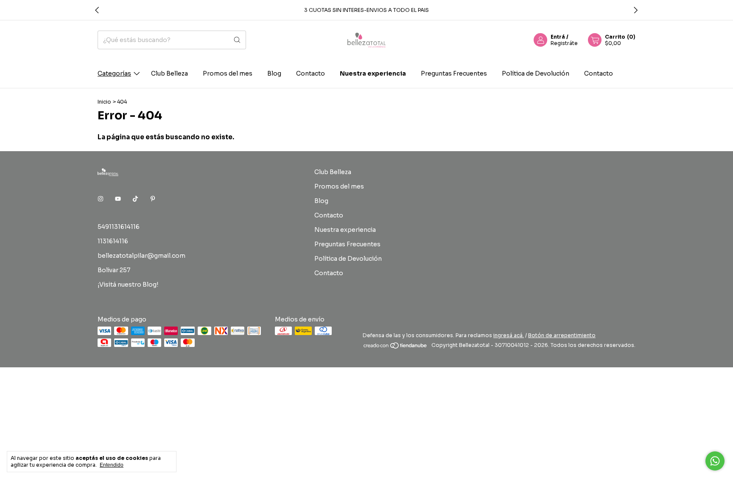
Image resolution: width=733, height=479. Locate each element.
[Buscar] (237, 40)
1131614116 (113, 241)
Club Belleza (169, 73)
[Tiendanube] (395, 347)
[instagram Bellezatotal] (101, 199)
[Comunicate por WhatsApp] (715, 461)
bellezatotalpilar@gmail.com (141, 255)
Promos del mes (227, 73)
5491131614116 (119, 227)
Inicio (104, 102)
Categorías (114, 73)
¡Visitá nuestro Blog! (128, 284)
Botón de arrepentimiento (562, 335)
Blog (274, 73)
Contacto (310, 73)
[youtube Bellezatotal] (118, 199)
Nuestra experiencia (373, 73)
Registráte (564, 43)
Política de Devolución (535, 73)
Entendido (111, 465)
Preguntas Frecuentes (454, 73)
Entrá (558, 37)
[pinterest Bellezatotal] (153, 199)
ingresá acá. (508, 335)
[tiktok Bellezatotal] (135, 199)
